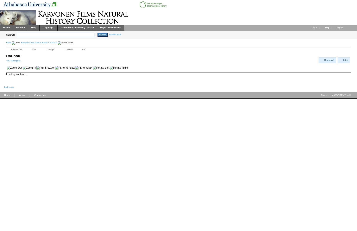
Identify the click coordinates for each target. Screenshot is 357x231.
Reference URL (17, 49)
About (22, 95)
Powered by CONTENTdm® (336, 95)
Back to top (9, 87)
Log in (314, 27)
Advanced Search (115, 34)
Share (33, 49)
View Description (13, 61)
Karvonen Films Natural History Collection (39, 42)
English (340, 27)
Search (10, 34)
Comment (70, 49)
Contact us (40, 95)
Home (8, 42)
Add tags (50, 49)
